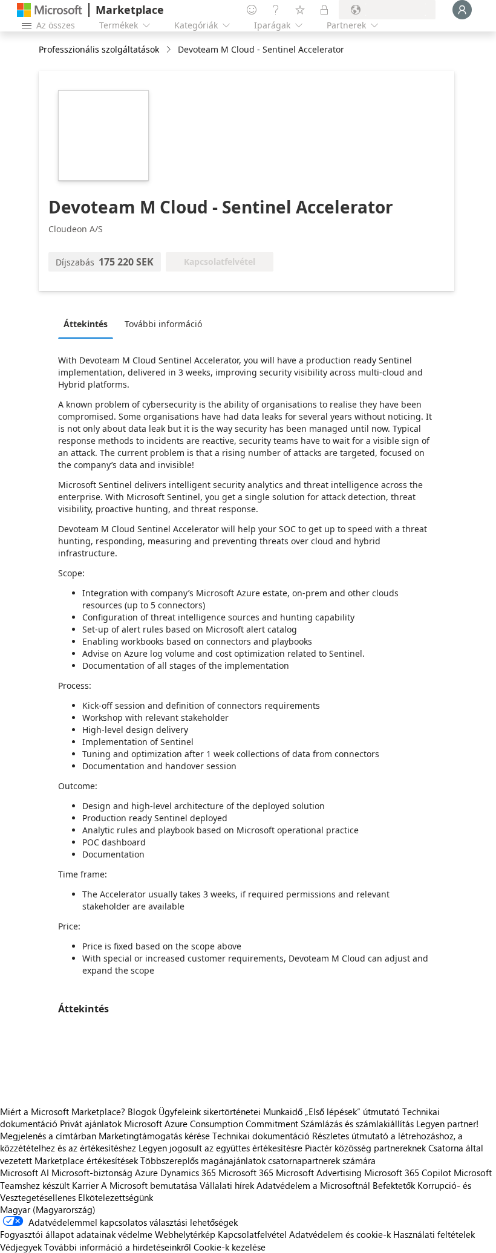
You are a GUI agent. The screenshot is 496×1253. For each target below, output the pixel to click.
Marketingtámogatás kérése (154, 1136)
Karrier (85, 1185)
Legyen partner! (447, 1124)
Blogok (142, 1111)
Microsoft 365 (245, 1173)
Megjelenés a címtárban (48, 1136)
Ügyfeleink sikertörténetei (209, 1111)
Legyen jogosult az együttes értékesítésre (220, 1148)
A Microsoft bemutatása (149, 1185)
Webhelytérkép (185, 1234)
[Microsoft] (49, 10)
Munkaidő (282, 1111)
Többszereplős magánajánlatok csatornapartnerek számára (258, 1160)
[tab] (88, 323)
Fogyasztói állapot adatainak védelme (76, 1234)
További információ (163, 324)
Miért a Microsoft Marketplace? (62, 1111)
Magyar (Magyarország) (48, 1209)
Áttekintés (86, 324)
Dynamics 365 (188, 1173)
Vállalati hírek (227, 1185)
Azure (146, 1173)
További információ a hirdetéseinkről (117, 1247)
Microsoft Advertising (319, 1173)
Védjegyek (21, 1247)
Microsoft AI (24, 1173)
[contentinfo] (169, 49)
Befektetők (394, 1185)
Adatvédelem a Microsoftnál (313, 1185)
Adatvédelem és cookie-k (340, 1234)
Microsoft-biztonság (91, 1173)
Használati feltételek (434, 1234)
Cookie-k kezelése (230, 1247)
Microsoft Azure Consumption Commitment (212, 1124)
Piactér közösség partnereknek (365, 1148)
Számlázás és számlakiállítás (357, 1124)
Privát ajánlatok (91, 1124)
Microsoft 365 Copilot (407, 1173)
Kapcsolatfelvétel (252, 1234)
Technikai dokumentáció (261, 1136)
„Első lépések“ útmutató (352, 1111)
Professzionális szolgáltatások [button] (99, 49)
